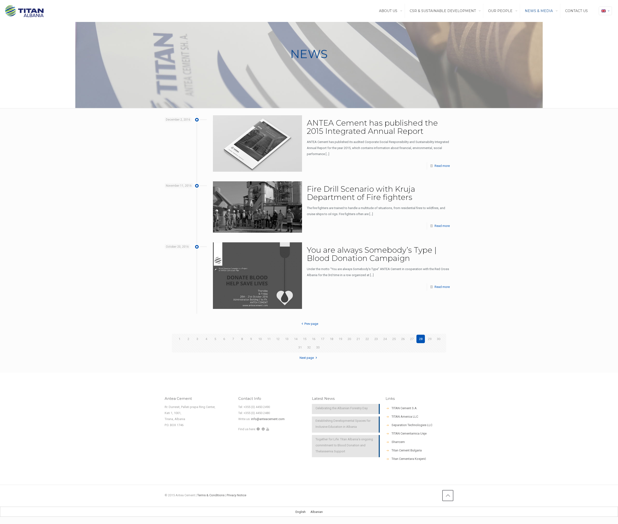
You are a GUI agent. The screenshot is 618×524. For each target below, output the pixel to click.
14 (295, 339)
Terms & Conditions (211, 495)
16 (313, 339)
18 (331, 339)
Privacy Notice (236, 495)
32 (309, 347)
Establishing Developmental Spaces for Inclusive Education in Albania (343, 424)
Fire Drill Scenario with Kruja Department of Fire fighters (361, 193)
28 (420, 339)
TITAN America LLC (405, 416)
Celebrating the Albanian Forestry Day (342, 408)
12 (278, 339)
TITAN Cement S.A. (404, 408)
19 (340, 339)
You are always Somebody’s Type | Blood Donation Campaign (372, 254)
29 (429, 339)
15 (304, 339)
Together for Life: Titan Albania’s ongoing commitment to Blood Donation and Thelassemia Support (344, 445)
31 (300, 347)
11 (269, 339)
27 (412, 339)
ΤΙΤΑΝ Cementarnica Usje (409, 433)
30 (438, 339)
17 (322, 339)
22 (367, 339)
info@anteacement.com (268, 419)
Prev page (311, 324)
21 (358, 339)
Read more (442, 166)
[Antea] (24, 11)
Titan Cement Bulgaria (407, 450)
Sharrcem (398, 442)
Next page (307, 358)
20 (349, 339)
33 (318, 347)
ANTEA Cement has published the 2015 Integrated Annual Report (372, 127)
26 (403, 339)
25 (394, 339)
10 (260, 339)
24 (385, 339)
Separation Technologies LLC (412, 425)
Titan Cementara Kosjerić (409, 459)
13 (286, 339)
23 (376, 339)
